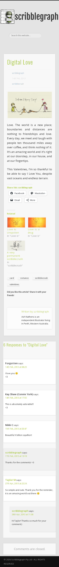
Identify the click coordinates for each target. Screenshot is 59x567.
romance (24, 278)
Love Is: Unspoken (13, 231)
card (12, 278)
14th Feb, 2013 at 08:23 (16, 367)
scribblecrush (18, 83)
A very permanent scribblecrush (15, 256)
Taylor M (10, 479)
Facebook (29, 43)
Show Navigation (47, 29)
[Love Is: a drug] (36, 222)
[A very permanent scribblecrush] (16, 245)
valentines (14, 284)
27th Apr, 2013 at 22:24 (16, 483)
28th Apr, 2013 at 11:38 (22, 514)
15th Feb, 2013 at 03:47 (16, 428)
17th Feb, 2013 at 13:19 (16, 456)
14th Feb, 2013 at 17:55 (16, 397)
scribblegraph (18, 73)
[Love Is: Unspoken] (16, 222)
